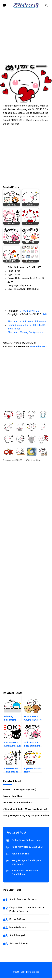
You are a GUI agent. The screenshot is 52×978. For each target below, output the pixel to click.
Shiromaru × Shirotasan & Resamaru (28, 321)
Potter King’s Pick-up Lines (26, 840)
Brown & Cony (17, 919)
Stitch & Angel (17, 935)
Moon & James (17, 927)
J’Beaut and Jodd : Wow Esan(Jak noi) (25, 809)
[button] (46, 5)
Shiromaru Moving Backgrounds (25, 332)
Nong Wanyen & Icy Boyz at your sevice (26, 815)
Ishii (45, 314)
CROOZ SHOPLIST (30, 310)
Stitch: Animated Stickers (23, 899)
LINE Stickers (37, 346)
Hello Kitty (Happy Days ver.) (19, 789)
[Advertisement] (26, 37)
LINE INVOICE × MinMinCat (18, 802)
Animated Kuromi (18, 943)
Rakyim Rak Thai (12, 796)
